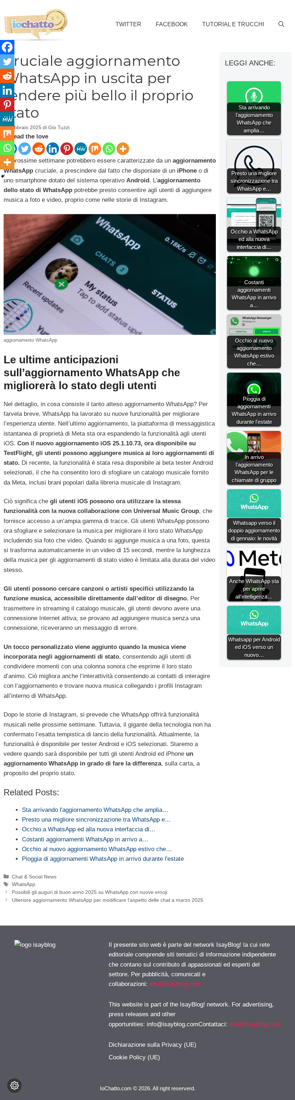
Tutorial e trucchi (233, 24)
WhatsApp (23, 884)
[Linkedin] (52, 148)
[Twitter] (24, 148)
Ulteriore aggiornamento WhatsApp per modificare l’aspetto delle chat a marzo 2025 (107, 900)
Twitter (128, 24)
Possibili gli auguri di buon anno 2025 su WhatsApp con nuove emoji (89, 892)
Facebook (172, 24)
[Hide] (3, 176)
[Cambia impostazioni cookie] (14, 1085)
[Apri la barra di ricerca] (281, 24)
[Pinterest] (66, 148)
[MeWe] (80, 148)
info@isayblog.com (175, 984)
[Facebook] (7, 47)
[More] (123, 148)
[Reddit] (38, 148)
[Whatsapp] (109, 148)
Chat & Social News (34, 876)
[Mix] (94, 148)
